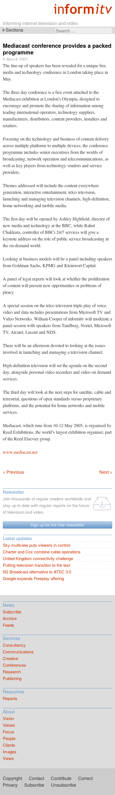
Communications (18, 651)
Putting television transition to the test (36, 565)
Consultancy (14, 645)
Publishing (12, 678)
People (9, 738)
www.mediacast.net (20, 452)
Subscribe (12, 612)
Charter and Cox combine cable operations (42, 552)
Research (12, 671)
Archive (10, 618)
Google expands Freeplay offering (33, 578)
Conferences (14, 665)
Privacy (10, 785)
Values (9, 725)
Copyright (12, 778)
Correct (85, 778)
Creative (10, 658)
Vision (8, 718)
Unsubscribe (63, 785)
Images (9, 751)
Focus (8, 731)
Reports (10, 698)
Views (8, 758)
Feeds (8, 625)
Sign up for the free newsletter (57, 525)
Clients (9, 745)
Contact (36, 778)
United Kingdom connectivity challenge (38, 558)
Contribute (61, 778)
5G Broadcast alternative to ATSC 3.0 (37, 572)
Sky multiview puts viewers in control (36, 545)
